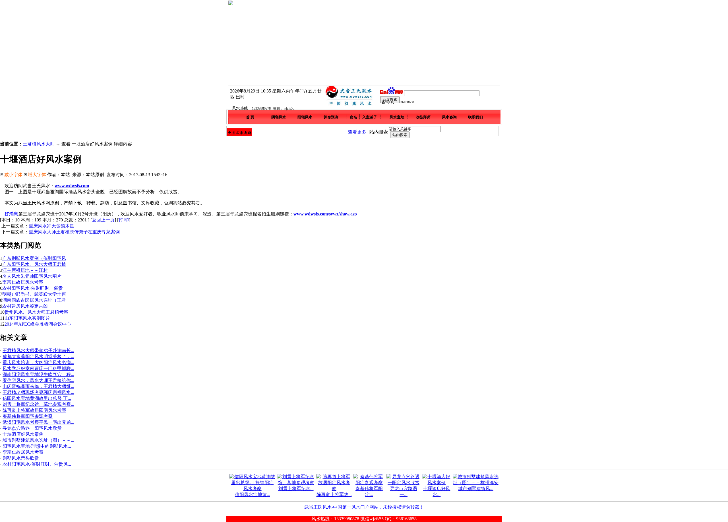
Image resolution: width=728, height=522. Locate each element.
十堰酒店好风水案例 (23, 434)
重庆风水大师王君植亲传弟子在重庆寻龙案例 (74, 231)
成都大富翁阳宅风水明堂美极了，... (38, 356)
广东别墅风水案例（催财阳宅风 (34, 258)
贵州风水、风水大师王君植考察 (36, 312)
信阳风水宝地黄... (252, 494)
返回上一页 (103, 219)
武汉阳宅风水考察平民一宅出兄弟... (38, 422)
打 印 (124, 219)
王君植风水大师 (39, 143)
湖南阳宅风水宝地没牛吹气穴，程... (38, 374)
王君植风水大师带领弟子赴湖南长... (38, 350)
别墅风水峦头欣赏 (21, 458)
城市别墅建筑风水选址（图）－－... (38, 440)
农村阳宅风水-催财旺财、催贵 (32, 288)
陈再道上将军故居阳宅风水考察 (34, 410)
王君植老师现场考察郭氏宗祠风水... (38, 392)
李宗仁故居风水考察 (22, 282)
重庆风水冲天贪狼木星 (51, 225)
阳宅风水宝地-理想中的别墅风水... (37, 446)
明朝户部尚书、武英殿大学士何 (34, 294)
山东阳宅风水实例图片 (27, 318)
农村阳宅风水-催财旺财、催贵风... (37, 464)
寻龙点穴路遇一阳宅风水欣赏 (32, 428)
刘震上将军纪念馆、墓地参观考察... (38, 404)
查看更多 (357, 132)
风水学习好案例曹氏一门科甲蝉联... (38, 368)
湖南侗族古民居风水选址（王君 (34, 300)
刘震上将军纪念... (296, 488)
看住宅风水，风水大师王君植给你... (38, 380)
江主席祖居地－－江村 (25, 270)
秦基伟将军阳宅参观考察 (28, 416)
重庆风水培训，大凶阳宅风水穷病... (38, 362)
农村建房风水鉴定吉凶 (25, 306)
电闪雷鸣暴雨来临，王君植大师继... (38, 386)
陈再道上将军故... (334, 494)
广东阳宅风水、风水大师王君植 (34, 264)
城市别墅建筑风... (475, 488)
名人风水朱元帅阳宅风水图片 (31, 276)
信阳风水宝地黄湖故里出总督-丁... (37, 398)
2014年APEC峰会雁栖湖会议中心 (38, 324)
